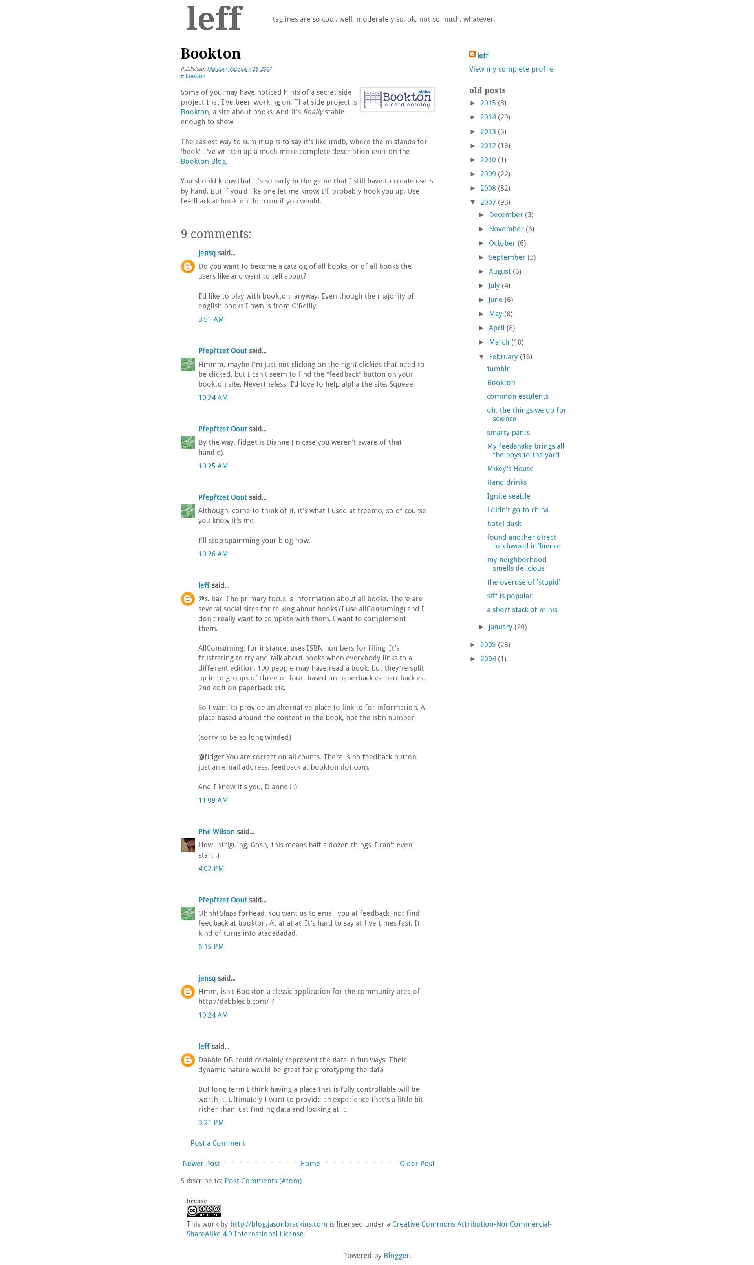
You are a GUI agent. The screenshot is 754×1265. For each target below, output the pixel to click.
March (499, 342)
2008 (488, 188)
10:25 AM (213, 466)
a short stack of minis (522, 609)
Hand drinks (507, 482)
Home (310, 1163)
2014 (488, 117)
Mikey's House (510, 468)
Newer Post (201, 1163)
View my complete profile (511, 69)
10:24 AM (213, 397)
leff (214, 19)
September (507, 257)
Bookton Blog (203, 161)
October (502, 243)
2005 (488, 644)
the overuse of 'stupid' (523, 582)
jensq (207, 253)
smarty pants (508, 432)
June (496, 299)
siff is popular (509, 596)
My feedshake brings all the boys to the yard (525, 450)
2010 (488, 160)
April (497, 328)
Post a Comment (217, 1143)
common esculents (518, 396)
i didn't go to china (518, 510)
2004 (488, 658)
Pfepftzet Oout (222, 350)
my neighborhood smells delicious (517, 564)
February (503, 356)
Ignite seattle (509, 496)
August (500, 271)
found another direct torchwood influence (524, 541)
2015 (488, 103)
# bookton (193, 76)
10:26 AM (213, 554)
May (495, 314)
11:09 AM (213, 800)
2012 (488, 145)
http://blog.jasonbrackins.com (279, 1224)
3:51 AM (211, 319)
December (506, 215)
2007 (488, 202)
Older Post (417, 1163)
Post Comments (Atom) (263, 1181)
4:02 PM (211, 868)
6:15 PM (211, 946)
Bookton (195, 112)
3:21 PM (211, 1122)
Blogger (397, 1255)
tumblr (498, 369)
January (500, 627)
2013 (488, 131)
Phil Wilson (216, 831)
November (506, 229)
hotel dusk (504, 523)
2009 (488, 174)
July (494, 285)
